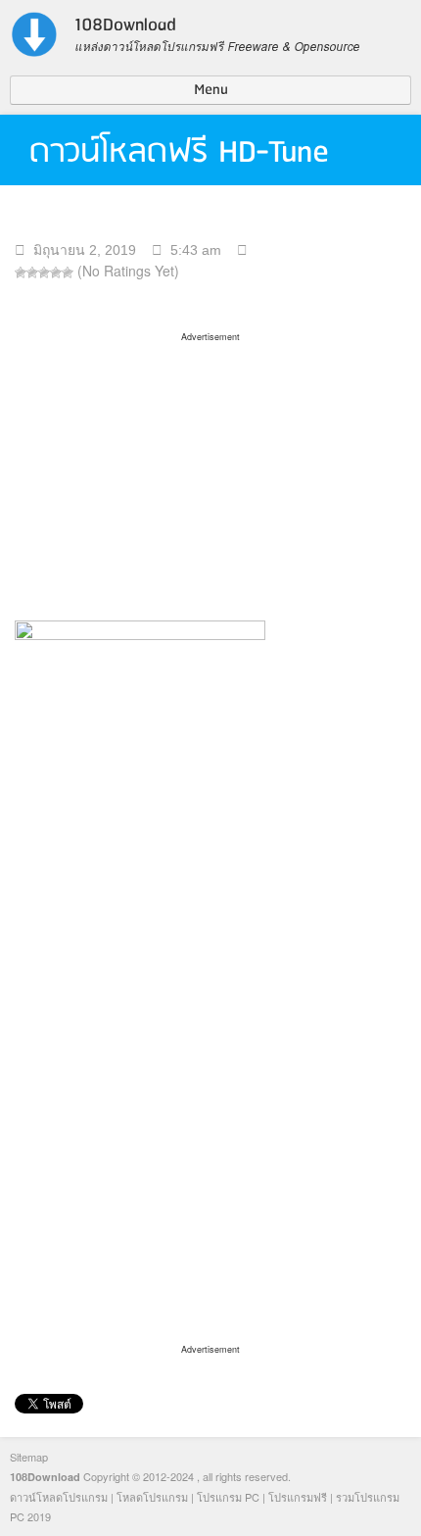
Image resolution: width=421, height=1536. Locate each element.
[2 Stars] (32, 272)
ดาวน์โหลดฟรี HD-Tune (179, 152)
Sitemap (29, 1456)
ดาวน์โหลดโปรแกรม (59, 1497)
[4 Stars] (56, 272)
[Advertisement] (210, 469)
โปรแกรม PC (228, 1497)
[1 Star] (20, 272)
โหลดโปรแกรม (152, 1497)
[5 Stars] (67, 272)
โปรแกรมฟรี (297, 1497)
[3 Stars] (44, 272)
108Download (45, 1476)
